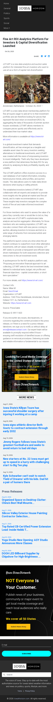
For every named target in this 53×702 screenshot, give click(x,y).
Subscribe (26, 654)
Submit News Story (26, 377)
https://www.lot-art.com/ (32, 280)
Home (7, 3)
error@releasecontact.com (15, 329)
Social (6, 23)
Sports (6, 18)
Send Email (13, 291)
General (7, 8)
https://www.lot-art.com (21, 303)
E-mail (4, 645)
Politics (7, 13)
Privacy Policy (30, 691)
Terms (20, 691)
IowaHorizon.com (21, 698)
